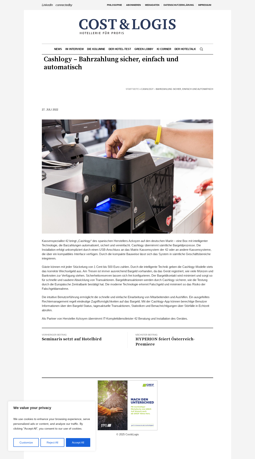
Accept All (78, 442)
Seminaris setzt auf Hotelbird (72, 339)
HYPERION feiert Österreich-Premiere (165, 342)
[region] (52, 426)
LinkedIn (47, 5)
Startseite (132, 89)
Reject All (52, 442)
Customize (26, 442)
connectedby (64, 5)
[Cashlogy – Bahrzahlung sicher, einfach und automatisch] (127, 176)
